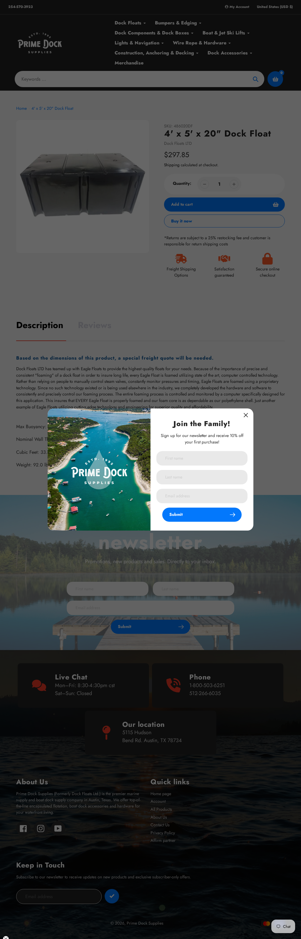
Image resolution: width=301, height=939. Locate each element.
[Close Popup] (246, 415)
